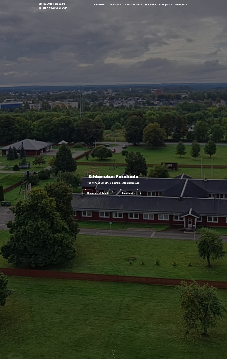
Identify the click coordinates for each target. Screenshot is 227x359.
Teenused (114, 4)
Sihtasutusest (133, 4)
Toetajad (180, 4)
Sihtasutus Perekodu (52, 4)
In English (165, 4)
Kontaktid (99, 4)
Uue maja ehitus (96, 193)
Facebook (128, 193)
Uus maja (150, 4)
